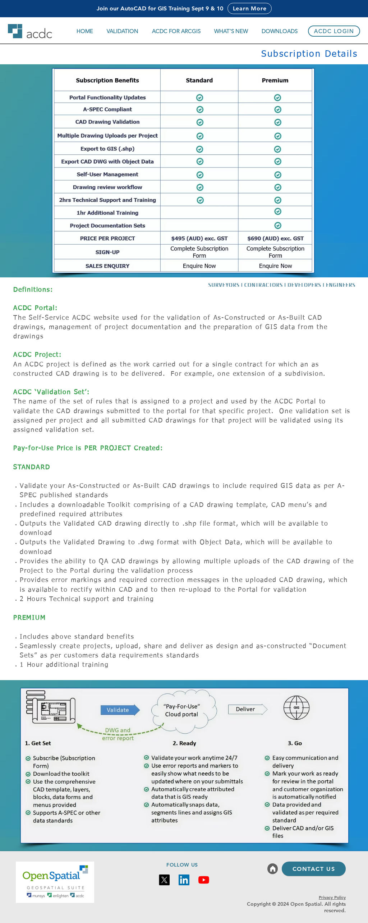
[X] (164, 879)
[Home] (272, 868)
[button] (122, 31)
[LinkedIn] (184, 879)
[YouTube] (203, 879)
